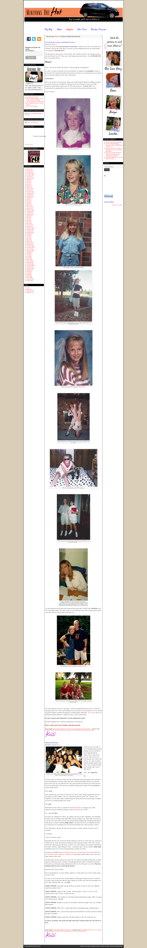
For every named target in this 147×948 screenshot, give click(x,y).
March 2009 (29, 259)
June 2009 (28, 255)
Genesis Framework (115, 946)
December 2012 (30, 191)
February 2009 (29, 261)
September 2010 (30, 232)
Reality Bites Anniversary (78, 931)
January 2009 (29, 262)
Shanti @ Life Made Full (111, 152)
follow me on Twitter (117, 205)
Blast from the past (59, 730)
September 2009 (30, 250)
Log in (28, 288)
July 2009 (28, 253)
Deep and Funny (51, 742)
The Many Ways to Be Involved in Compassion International (113, 154)
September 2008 (30, 268)
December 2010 (30, 228)
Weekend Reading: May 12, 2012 (113, 157)
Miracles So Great (110, 158)
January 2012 (29, 208)
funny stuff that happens (74, 729)
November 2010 (30, 229)
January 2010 (29, 244)
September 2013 (30, 178)
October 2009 (29, 249)
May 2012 (28, 202)
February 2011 (29, 225)
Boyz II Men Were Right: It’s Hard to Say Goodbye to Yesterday (34, 99)
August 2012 (29, 197)
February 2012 (29, 206)
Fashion (68, 730)
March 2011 (29, 223)
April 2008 (29, 276)
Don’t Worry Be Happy (32, 106)
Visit (29, 144)
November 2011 (30, 211)
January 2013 (29, 190)
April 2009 (29, 258)
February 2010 (29, 243)
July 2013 (28, 181)
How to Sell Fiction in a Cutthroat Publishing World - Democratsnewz (114, 149)
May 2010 (28, 238)
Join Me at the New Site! (32, 97)
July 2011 (28, 217)
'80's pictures (49, 730)
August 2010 (29, 234)
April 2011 (29, 222)
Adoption (119, 142)
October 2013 (29, 176)
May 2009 (28, 256)
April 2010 (29, 240)
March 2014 (29, 169)
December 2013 (30, 173)
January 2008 (29, 280)
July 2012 (28, 199)
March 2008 (29, 277)
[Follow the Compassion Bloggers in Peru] (34, 115)
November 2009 (30, 247)
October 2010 (29, 231)
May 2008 (28, 274)
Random (87, 729)
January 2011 (29, 226)
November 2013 (30, 175)
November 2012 (30, 193)
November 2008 (30, 265)
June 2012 (28, 200)
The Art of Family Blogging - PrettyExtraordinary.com (113, 144)
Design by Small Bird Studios (90, 946)
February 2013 (29, 188)
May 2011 (28, 220)
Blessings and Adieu (110, 142)
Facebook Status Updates (61, 931)
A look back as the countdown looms (60, 42)
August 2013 (29, 179)
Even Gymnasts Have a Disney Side (35, 101)
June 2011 (28, 219)
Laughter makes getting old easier (83, 730)
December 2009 (30, 246)
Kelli (56, 44)
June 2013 (28, 182)
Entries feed (29, 289)
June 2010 (28, 237)
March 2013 (29, 187)
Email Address (29, 50)
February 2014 (29, 170)
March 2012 (29, 205)
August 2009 (29, 252)
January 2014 (29, 172)
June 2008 (28, 273)
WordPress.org (30, 292)
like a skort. (91, 712)
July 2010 (28, 235)
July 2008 (28, 271)
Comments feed (30, 291)
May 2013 (28, 184)
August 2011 (29, 216)
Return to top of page (33, 946)
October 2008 (29, 267)
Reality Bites (77, 807)
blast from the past (59, 729)
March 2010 (29, 241)
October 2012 (29, 194)
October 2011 (29, 213)
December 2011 (30, 209)
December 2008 (30, 264)
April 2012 (29, 203)
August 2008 (29, 270)
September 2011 (30, 214)
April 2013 (29, 185)
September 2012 (30, 196)
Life (83, 729)
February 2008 (29, 279)
